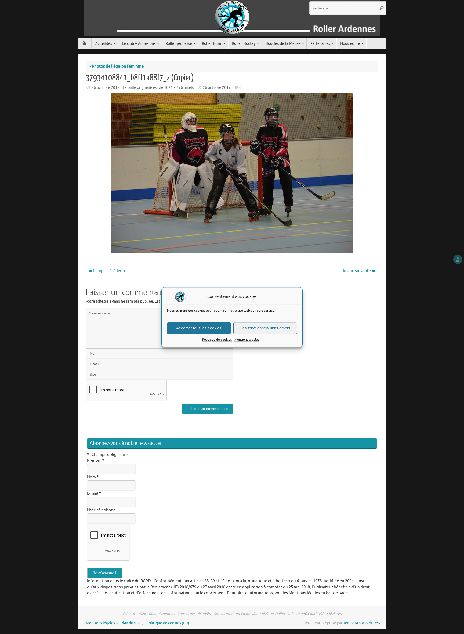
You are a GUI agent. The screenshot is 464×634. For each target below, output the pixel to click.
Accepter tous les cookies (199, 327)
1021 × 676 (173, 87)
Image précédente (109, 270)
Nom (93, 477)
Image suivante (357, 270)
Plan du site (130, 623)
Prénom (95, 460)
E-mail (94, 493)
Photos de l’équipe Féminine (116, 66)
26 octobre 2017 (105, 87)
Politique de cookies (217, 340)
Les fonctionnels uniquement (265, 327)
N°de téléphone (101, 510)
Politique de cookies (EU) (167, 623)
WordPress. (371, 623)
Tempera (350, 623)
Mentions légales (246, 340)
